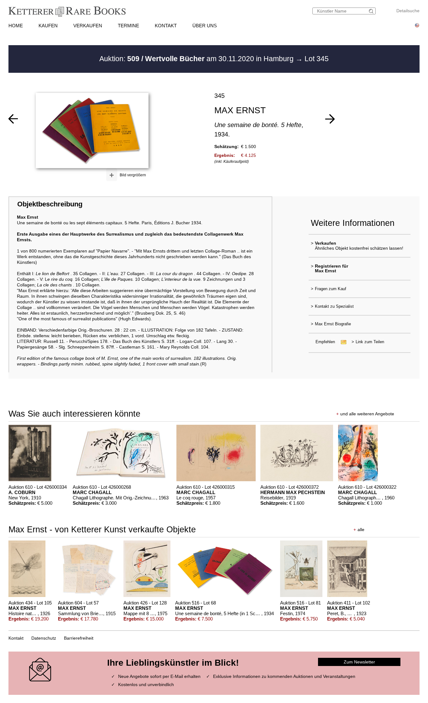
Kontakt (15, 638)
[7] (13, 119)
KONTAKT (166, 25)
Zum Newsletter (359, 661)
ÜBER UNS (204, 25)
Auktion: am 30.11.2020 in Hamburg (197, 59)
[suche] (371, 11)
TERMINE (128, 25)
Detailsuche (408, 10)
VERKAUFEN (87, 25)
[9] (330, 119)
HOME (15, 25)
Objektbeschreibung (49, 204)
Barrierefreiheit (78, 638)
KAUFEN (48, 25)
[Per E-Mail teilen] (341, 341)
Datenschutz (43, 638)
